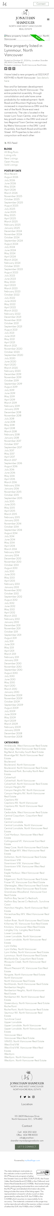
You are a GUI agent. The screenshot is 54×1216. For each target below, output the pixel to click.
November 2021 (12, 320)
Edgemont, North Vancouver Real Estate (26, 879)
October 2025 (12, 199)
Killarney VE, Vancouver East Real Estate (26, 924)
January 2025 (12, 228)
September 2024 (13, 241)
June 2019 (9, 393)
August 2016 (10, 466)
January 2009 (12, 730)
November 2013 (12, 562)
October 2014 (11, 527)
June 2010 (9, 679)
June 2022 (10, 301)
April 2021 (9, 342)
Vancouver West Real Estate (19, 1038)
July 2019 (9, 390)
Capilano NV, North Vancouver (21, 803)
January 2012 (11, 622)
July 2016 (9, 470)
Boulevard (10, 762)
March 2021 (10, 346)
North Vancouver (13, 978)
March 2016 (10, 482)
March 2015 (10, 514)
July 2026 (9, 180)
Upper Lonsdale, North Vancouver (22, 1025)
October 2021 (11, 323)
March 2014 (10, 549)
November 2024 (13, 234)
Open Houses (11, 162)
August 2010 (11, 673)
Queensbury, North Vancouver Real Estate (27, 1003)
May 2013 (9, 578)
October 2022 (11, 295)
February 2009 (12, 727)
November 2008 (13, 737)
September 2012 (13, 597)
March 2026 (11, 193)
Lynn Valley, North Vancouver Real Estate (26, 952)
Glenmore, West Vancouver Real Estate (25, 889)
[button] (20, 1097)
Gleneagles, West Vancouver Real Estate (26, 886)
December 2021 (12, 317)
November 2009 (13, 698)
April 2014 (9, 546)
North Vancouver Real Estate (19, 981)
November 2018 (12, 416)
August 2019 (10, 387)
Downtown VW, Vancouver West (22, 863)
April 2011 (9, 651)
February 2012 (12, 619)
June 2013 (9, 574)
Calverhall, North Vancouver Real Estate (26, 784)
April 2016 (9, 479)
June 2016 (9, 473)
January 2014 (11, 555)
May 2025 (10, 215)
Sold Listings (11, 165)
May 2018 (9, 425)
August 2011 (10, 638)
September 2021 (13, 327)
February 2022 (12, 314)
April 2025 (10, 218)
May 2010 (9, 683)
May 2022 (9, 304)
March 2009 (11, 724)
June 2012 (9, 606)
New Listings (11, 158)
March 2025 (11, 222)
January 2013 (11, 587)
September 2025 (13, 203)
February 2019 (12, 406)
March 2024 (11, 260)
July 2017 (9, 451)
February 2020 (12, 371)
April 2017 (9, 457)
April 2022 (10, 307)
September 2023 (13, 269)
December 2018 (12, 412)
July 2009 (9, 711)
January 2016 (11, 489)
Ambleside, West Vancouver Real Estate (25, 746)
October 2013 (11, 565)
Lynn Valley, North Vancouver (20, 949)
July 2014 (9, 536)
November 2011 (12, 629)
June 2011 (9, 644)
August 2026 (11, 177)
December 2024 (13, 231)
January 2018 (11, 438)
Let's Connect (27, 1147)
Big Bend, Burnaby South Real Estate (24, 752)
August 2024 (11, 244)
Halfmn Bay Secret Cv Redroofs (21, 898)
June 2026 (10, 183)
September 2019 (13, 384)
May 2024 (9, 253)
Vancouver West (13, 1035)
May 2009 (10, 718)
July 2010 (9, 676)
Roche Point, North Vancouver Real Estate (26, 1010)
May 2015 (9, 508)
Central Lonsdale (13, 822)
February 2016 (12, 486)
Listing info (10, 155)
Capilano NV (11, 800)
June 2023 (10, 279)
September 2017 (13, 447)
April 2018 (9, 428)
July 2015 (9, 501)
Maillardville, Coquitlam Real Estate (23, 959)
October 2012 (11, 594)
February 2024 (12, 263)
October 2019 (11, 381)
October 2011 (11, 632)
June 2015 (9, 505)
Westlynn (9, 1054)
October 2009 (12, 702)
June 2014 (9, 540)
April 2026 (10, 190)
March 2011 (10, 654)
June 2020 (10, 362)
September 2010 (13, 670)
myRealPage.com (32, 1160)
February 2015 (12, 517)
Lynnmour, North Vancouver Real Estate (29, 65)
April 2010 (9, 686)
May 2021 (9, 339)
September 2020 (13, 355)
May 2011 (9, 648)
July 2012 (9, 603)
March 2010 (10, 689)
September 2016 (13, 463)
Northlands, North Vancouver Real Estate (26, 984)
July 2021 (9, 333)
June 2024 (10, 250)
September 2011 (12, 635)
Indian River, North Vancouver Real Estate (26, 921)
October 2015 (11, 495)
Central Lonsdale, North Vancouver (23, 825)
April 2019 (9, 400)
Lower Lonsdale (13, 933)
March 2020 (11, 368)
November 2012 (12, 590)
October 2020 (12, 352)
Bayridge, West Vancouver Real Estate (25, 749)
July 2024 (9, 247)
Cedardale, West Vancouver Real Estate (26, 812)
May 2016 (9, 476)
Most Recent (10, 174)
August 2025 (11, 206)
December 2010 (12, 664)
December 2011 (12, 625)
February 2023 (12, 292)
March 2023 (11, 288)
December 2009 (13, 695)
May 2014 (9, 543)
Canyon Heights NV (14, 787)
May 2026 (9, 187)
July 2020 (9, 358)
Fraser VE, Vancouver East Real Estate (24, 882)
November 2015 (12, 492)
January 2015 (11, 520)
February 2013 (12, 584)
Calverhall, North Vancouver (19, 781)
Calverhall (10, 778)
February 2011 (11, 657)
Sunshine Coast (12, 1019)
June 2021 (9, 336)
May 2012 (9, 609)
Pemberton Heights (14, 987)
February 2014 (12, 552)
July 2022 (9, 298)
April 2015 (9, 511)
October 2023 (11, 266)
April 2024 (10, 257)
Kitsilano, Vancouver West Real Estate (24, 927)
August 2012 (10, 600)
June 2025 (10, 212)
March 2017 (10, 460)
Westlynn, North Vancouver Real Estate (25, 1060)
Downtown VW (12, 860)
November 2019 (12, 377)
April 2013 (9, 581)
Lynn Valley (10, 946)
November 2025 (13, 196)
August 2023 (11, 273)
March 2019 (10, 403)
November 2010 (13, 667)
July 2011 (9, 641)
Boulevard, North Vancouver (19, 765)
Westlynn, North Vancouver (19, 1057)
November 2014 (12, 524)
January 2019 (11, 409)
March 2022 (11, 311)
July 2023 (9, 276)
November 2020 (13, 349)
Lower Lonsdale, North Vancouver (22, 936)
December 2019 (12, 374)
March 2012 (10, 616)
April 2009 (10, 721)
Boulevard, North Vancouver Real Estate (26, 768)
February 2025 (12, 225)
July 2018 (9, 419)
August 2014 (10, 533)
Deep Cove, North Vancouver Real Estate (26, 847)
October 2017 (11, 444)
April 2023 (10, 285)
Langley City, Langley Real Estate (22, 930)
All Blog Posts (11, 152)
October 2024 (11, 237)
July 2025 (9, 209)
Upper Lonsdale (13, 1022)
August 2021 (10, 330)
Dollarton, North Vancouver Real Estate (25, 857)
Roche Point (10, 1006)
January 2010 (11, 692)
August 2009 (11, 708)
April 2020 (10, 365)
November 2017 (12, 441)
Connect (41, 4)
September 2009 (13, 705)
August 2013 (10, 568)
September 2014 (13, 530)
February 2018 (12, 435)
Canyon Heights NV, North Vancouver (24, 790)
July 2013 (9, 571)
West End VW (11, 1045)
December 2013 (12, 559)
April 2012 (9, 613)
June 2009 (10, 714)
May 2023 (9, 282)
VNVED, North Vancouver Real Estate (24, 1041)
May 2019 (9, 396)
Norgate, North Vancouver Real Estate (24, 975)
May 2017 (9, 454)
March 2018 (10, 432)
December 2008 (13, 733)
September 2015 (13, 498)
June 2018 (9, 422)
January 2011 (11, 660)
